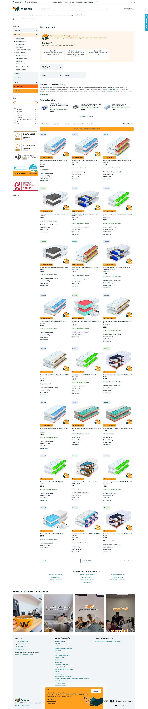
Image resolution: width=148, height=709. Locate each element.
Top (26, 121)
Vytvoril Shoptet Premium (125, 706)
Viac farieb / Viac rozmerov (26, 119)
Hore (44, 561)
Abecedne (90, 124)
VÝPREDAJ (17, 90)
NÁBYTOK (17, 30)
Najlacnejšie (56, 124)
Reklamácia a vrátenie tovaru (84, 2)
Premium (26, 115)
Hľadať (106, 9)
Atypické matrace (21, 69)
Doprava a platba (60, 657)
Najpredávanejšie (79, 124)
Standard (26, 117)
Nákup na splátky (60, 683)
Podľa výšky (19, 61)
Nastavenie (51, 703)
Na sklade (26, 109)
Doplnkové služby (60, 660)
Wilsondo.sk (21, 646)
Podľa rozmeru (20, 38)
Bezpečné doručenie (61, 667)
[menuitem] (15, 15)
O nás (72, 2)
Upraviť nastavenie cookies (22, 705)
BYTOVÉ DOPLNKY (19, 78)
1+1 (26, 123)
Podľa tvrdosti (20, 44)
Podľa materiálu (21, 41)
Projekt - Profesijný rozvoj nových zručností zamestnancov (72, 678)
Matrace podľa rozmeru (55, 574)
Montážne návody (60, 685)
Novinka (26, 111)
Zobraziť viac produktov (86, 116)
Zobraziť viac (87, 582)
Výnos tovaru (59, 662)
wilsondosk (21, 649)
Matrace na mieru (21, 58)
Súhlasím (96, 691)
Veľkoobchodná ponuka (62, 681)
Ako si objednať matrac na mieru (64, 669)
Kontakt (66, 2)
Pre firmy (58, 650)
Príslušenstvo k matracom (23, 67)
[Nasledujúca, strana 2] (128, 560)
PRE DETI (16, 82)
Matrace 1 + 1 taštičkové (24, 50)
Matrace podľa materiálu (87, 574)
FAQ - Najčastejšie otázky (62, 655)
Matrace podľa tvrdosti (118, 574)
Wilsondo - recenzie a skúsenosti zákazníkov (108, 641)
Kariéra (57, 671)
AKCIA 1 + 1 (19, 47)
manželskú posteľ (110, 89)
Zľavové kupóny (59, 674)
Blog (56, 653)
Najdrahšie (67, 124)
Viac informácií (51, 699)
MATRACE (17, 34)
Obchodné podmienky (61, 664)
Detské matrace (20, 52)
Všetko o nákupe (57, 2)
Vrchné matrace (20, 55)
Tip (26, 113)
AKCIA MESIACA (18, 86)
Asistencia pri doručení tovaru (64, 676)
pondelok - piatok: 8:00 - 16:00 (27, 653)
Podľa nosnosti (20, 64)
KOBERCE (17, 74)
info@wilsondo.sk (23, 641)
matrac (47, 87)
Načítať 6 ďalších (87, 561)
